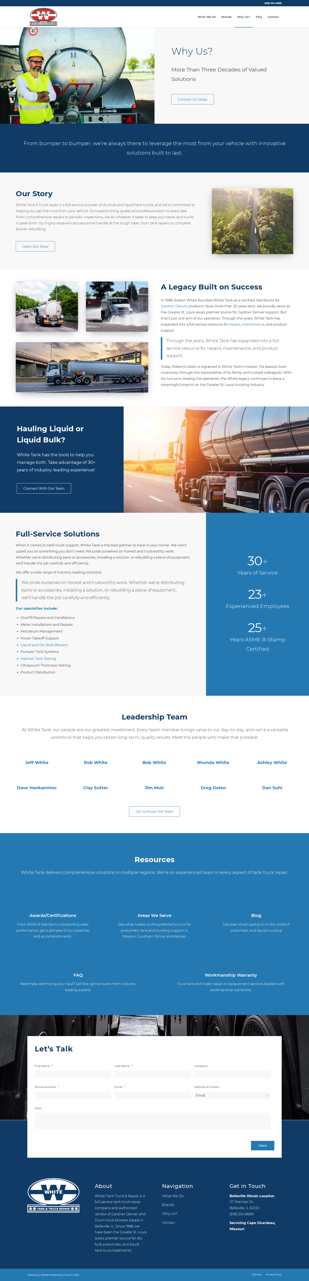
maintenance (253, 324)
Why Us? (169, 1214)
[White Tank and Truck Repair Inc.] (43, 16)
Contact (168, 1223)
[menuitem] (272, 3)
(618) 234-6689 (273, 3)
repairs (234, 324)
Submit (262, 1145)
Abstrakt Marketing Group (55, 1274)
